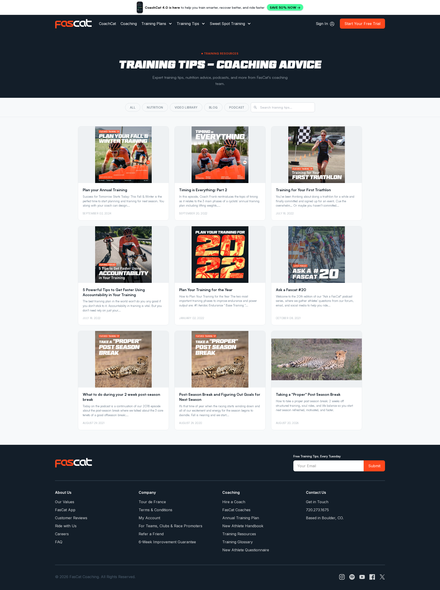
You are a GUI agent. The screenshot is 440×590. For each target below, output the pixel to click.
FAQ (58, 542)
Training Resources (239, 534)
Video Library (186, 107)
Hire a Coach (233, 502)
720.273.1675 (317, 510)
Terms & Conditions (155, 510)
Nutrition (155, 107)
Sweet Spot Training (227, 23)
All (133, 107)
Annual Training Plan (240, 518)
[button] (156, 23)
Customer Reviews (71, 518)
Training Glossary (237, 542)
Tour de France (152, 502)
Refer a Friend (151, 534)
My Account (149, 518)
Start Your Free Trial (362, 23)
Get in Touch (317, 502)
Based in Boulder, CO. (325, 518)
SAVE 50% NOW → (285, 7)
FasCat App (65, 510)
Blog (213, 107)
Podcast (236, 107)
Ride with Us (66, 526)
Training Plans (153, 23)
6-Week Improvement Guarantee (167, 542)
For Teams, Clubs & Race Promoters (170, 526)
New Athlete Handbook (242, 526)
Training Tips (188, 23)
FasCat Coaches (236, 510)
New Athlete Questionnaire (245, 550)
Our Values (64, 502)
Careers (62, 534)
